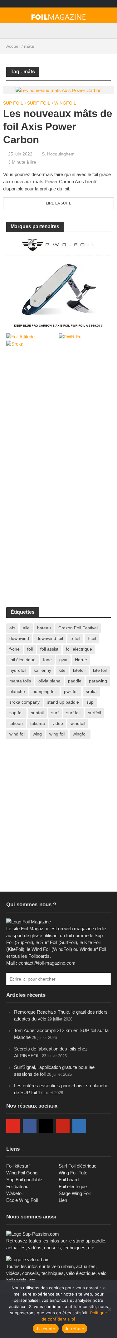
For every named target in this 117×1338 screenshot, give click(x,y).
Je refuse (74, 1328)
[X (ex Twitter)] (96, 1126)
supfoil (37, 712)
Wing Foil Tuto (73, 1172)
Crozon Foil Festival (78, 627)
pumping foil (44, 691)
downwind (19, 638)
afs (12, 627)
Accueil (13, 46)
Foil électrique (73, 1186)
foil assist (49, 649)
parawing (98, 680)
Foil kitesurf (18, 1165)
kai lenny (42, 670)
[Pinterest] (63, 1126)
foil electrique (79, 649)
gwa (63, 659)
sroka (91, 691)
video (57, 723)
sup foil (16, 712)
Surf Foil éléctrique (77, 1165)
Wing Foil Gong (21, 1172)
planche (17, 691)
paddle (74, 680)
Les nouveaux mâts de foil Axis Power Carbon (57, 126)
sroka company (24, 702)
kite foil (100, 670)
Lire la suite (58, 203)
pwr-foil (71, 691)
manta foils (20, 680)
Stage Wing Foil (74, 1193)
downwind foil (50, 638)
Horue (81, 659)
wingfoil (80, 733)
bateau (44, 627)
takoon (16, 723)
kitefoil (79, 670)
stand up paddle (63, 702)
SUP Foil (13, 103)
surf (55, 712)
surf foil (73, 712)
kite (62, 670)
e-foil (75, 638)
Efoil (92, 638)
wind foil (17, 733)
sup (90, 702)
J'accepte (45, 1328)
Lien (63, 1200)
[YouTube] (13, 1126)
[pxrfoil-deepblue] (58, 281)
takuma (37, 723)
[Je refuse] (109, 1309)
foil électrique (22, 659)
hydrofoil (17, 670)
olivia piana (49, 680)
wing (37, 733)
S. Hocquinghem (58, 153)
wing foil (57, 733)
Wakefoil (14, 1193)
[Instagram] (46, 1126)
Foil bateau (17, 1186)
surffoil (94, 712)
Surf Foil (38, 103)
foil (30, 649)
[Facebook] (30, 1126)
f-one (14, 649)
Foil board (69, 1179)
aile (26, 627)
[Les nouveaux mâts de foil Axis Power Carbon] (58, 89)
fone (47, 659)
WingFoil (65, 103)
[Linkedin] (79, 1126)
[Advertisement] (58, 415)
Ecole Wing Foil (22, 1200)
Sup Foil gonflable (24, 1179)
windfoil (78, 723)
